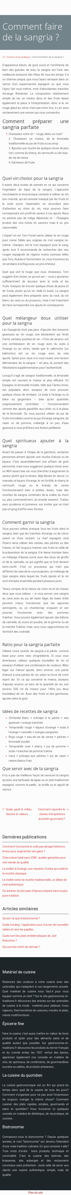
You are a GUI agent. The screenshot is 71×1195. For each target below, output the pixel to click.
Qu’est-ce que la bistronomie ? (21, 918)
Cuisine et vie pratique (18, 57)
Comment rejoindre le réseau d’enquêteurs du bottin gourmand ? (51, 814)
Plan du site (35, 1192)
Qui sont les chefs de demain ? (21, 946)
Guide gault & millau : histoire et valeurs (19, 812)
